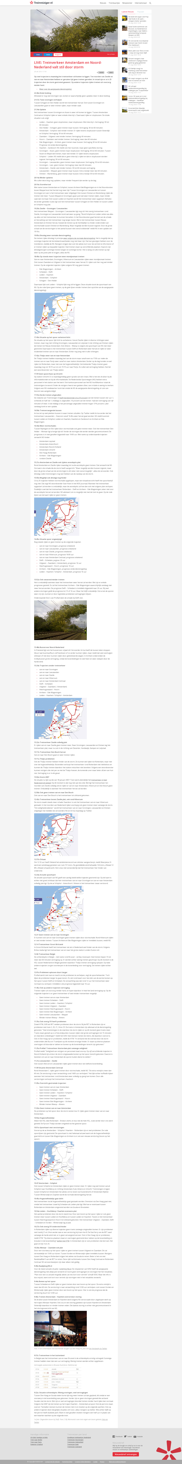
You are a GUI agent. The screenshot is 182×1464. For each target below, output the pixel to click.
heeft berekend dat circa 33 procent (73, 398)
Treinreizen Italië (73, 1444)
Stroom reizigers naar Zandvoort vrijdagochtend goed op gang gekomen (137, 60)
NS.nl (69, 1269)
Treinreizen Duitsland (74, 1447)
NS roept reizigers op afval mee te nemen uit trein (138, 79)
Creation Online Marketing (83, 1462)
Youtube (140, 1436)
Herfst (101, 72)
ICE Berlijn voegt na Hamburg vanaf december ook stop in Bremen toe (137, 70)
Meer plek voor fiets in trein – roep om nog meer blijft (138, 52)
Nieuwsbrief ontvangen (126, 1454)
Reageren (58, 55)
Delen (38, 55)
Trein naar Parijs (36, 1442)
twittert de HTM (63, 1241)
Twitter (129, 1436)
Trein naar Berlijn (36, 1440)
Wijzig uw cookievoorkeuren (117, 1462)
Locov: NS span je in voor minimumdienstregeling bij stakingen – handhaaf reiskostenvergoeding (137, 99)
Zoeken (150, 3)
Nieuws (103, 3)
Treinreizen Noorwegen (75, 1440)
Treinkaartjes (114, 3)
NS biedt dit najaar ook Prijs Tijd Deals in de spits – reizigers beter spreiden (138, 19)
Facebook (119, 1436)
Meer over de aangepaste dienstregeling (55, 89)
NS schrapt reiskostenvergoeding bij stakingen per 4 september (138, 88)
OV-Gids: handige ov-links (39, 1437)
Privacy (102, 1462)
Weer (111, 72)
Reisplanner (127, 3)
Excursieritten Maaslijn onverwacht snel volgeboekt (138, 109)
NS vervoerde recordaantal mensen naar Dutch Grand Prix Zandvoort (138, 43)
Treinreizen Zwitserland (75, 1442)
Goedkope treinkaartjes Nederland (79, 1437)
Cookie (95, 1462)
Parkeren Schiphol (36, 1444)
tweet (48, 55)
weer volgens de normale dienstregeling (79, 238)
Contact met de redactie (52, 1462)
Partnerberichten (67, 1462)
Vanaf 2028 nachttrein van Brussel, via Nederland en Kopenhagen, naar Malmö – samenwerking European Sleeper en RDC (138, 31)
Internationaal (141, 3)
